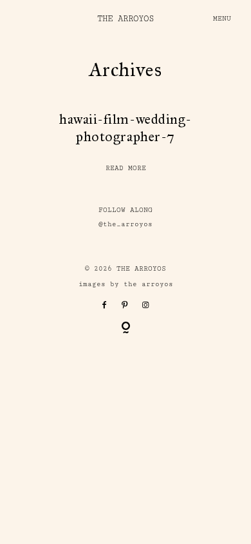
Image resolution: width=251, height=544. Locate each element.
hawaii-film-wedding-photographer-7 (125, 128)
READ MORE (126, 168)
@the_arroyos (125, 224)
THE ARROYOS (125, 19)
